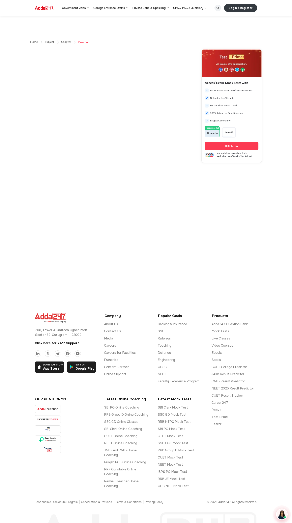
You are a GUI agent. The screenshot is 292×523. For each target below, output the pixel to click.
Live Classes (221, 338)
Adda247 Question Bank (230, 324)
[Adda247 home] (44, 8)
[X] (48, 353)
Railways (164, 338)
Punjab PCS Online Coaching (125, 462)
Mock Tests (220, 331)
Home (34, 42)
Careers (110, 345)
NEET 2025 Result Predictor (233, 388)
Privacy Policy (154, 502)
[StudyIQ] (48, 429)
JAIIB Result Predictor (228, 374)
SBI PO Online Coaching (121, 407)
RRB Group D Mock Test (176, 450)
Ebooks (217, 353)
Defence (164, 353)
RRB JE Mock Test (171, 479)
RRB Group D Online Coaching (126, 414)
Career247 (220, 403)
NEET (162, 374)
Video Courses (222, 345)
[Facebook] (68, 353)
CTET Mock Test (170, 436)
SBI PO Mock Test (171, 429)
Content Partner (116, 367)
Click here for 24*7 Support (57, 343)
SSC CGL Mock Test (173, 443)
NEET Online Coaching (120, 443)
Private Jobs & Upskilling (149, 8)
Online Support (115, 374)
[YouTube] (77, 353)
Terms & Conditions (128, 502)
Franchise (111, 360)
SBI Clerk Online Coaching (123, 429)
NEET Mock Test (170, 464)
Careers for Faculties (120, 353)
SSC (161, 331)
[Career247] (48, 449)
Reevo (216, 410)
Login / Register (240, 8)
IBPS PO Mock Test (172, 472)
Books (216, 360)
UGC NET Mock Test (173, 486)
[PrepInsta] (48, 439)
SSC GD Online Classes (121, 422)
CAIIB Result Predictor (228, 381)
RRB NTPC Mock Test (174, 422)
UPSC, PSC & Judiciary (188, 8)
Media (108, 338)
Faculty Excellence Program (178, 381)
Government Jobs (74, 8)
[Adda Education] (48, 409)
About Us (111, 324)
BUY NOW (231, 146)
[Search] (218, 8)
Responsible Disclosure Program (56, 502)
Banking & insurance (172, 324)
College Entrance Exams (109, 8)
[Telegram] (58, 353)
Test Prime (220, 417)
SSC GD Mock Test (172, 414)
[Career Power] (48, 419)
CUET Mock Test (170, 457)
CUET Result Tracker (227, 395)
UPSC (162, 367)
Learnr (216, 424)
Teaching (164, 345)
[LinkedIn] (38, 353)
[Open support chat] (282, 514)
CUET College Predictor (229, 367)
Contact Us (112, 331)
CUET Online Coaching (120, 436)
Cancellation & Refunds (96, 502)
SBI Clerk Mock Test (173, 407)
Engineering (166, 360)
